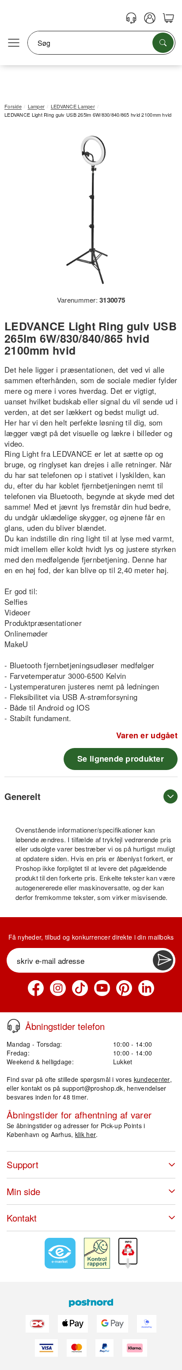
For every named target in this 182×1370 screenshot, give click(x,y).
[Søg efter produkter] (163, 43)
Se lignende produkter (120, 758)
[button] (88, 210)
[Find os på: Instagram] (58, 988)
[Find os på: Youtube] (102, 988)
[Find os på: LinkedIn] (146, 988)
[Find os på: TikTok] (80, 988)
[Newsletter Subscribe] (163, 960)
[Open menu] (13, 43)
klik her (85, 1134)
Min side (23, 1191)
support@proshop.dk (92, 1088)
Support (22, 1164)
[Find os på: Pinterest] (124, 988)
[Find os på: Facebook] (36, 988)
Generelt (22, 796)
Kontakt (22, 1217)
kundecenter (152, 1079)
